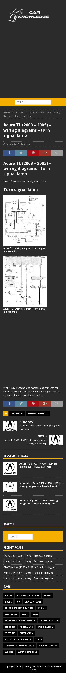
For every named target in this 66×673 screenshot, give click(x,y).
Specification (45, 627)
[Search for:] (33, 102)
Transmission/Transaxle (19, 645)
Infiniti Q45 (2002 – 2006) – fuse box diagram (28, 572)
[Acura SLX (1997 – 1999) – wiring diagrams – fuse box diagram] (10, 505)
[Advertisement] (33, 63)
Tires (39, 639)
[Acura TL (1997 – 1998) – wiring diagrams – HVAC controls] (10, 468)
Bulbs (8, 601)
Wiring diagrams (38, 413)
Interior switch (49, 620)
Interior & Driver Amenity (20, 620)
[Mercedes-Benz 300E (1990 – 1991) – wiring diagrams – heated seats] (10, 487)
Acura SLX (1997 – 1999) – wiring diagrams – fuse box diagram (38, 502)
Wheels (9, 652)
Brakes (47, 595)
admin (26, 144)
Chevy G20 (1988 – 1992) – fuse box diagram (28, 561)
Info (35, 614)
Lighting (17, 413)
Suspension (26, 633)
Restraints (26, 627)
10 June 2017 (12, 144)
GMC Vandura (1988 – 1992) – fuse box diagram (29, 567)
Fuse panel (11, 614)
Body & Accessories (28, 595)
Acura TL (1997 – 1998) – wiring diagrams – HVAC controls (38, 465)
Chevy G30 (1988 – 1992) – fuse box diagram (28, 555)
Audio (8, 595)
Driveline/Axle (33, 601)
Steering (10, 633)
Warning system (48, 645)
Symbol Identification (18, 639)
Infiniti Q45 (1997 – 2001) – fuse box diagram (28, 578)
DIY (18, 601)
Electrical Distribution (19, 608)
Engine (42, 608)
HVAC (25, 614)
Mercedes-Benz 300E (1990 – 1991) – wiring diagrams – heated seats (41, 484)
